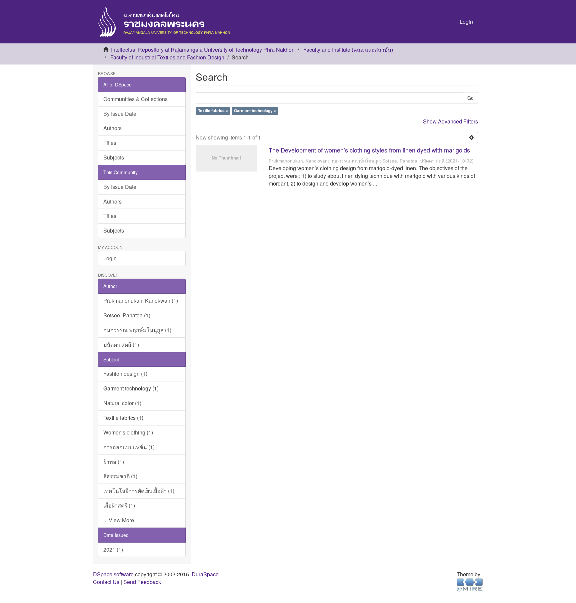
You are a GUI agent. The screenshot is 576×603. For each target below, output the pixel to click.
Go (470, 97)
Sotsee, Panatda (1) (126, 315)
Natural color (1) (122, 403)
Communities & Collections (135, 99)
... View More (118, 520)
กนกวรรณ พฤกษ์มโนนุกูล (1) (137, 330)
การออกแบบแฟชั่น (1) (129, 447)
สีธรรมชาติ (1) (120, 476)
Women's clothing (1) (128, 432)
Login (110, 258)
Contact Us (106, 582)
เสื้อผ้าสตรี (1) (119, 505)
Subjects (113, 157)
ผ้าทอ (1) (113, 462)
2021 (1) (113, 549)
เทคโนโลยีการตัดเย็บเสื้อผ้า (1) (138, 491)
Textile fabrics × (213, 111)
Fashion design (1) (125, 373)
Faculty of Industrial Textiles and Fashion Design (167, 57)
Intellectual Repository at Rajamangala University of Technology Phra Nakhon (203, 49)
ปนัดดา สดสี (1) (121, 344)
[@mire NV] (470, 584)
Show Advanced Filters (450, 121)
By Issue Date (119, 113)
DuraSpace (205, 574)
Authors (112, 128)
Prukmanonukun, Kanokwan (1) (140, 300)
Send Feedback (142, 582)
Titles (109, 142)
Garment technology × (255, 111)
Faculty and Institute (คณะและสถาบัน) (348, 49)
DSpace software (113, 574)
